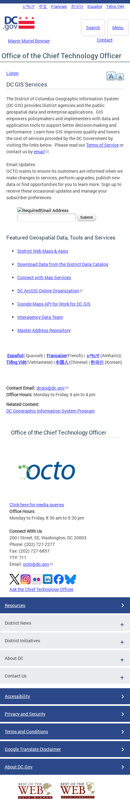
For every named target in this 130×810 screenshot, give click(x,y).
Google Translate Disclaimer (33, 749)
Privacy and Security (25, 714)
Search (93, 28)
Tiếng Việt (115, 6)
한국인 (97, 362)
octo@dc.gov (36, 564)
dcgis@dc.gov (51, 388)
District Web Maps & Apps (42, 251)
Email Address (54, 210)
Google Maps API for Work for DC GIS (54, 304)
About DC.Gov (18, 767)
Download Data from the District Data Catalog (62, 264)
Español (94, 6)
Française (56, 355)
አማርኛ (29, 6)
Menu (117, 28)
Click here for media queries (36, 505)
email (39, 152)
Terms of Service (102, 145)
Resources (15, 605)
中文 (43, 6)
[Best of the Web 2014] (35, 798)
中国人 (62, 362)
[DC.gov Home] (19, 29)
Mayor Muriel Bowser (29, 41)
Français (59, 6)
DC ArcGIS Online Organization (48, 291)
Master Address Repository (44, 330)
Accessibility (17, 696)
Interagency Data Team (40, 317)
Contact (105, 40)
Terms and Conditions (26, 731)
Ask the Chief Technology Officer (41, 589)
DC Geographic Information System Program (50, 411)
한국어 (77, 6)
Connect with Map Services (44, 277)
